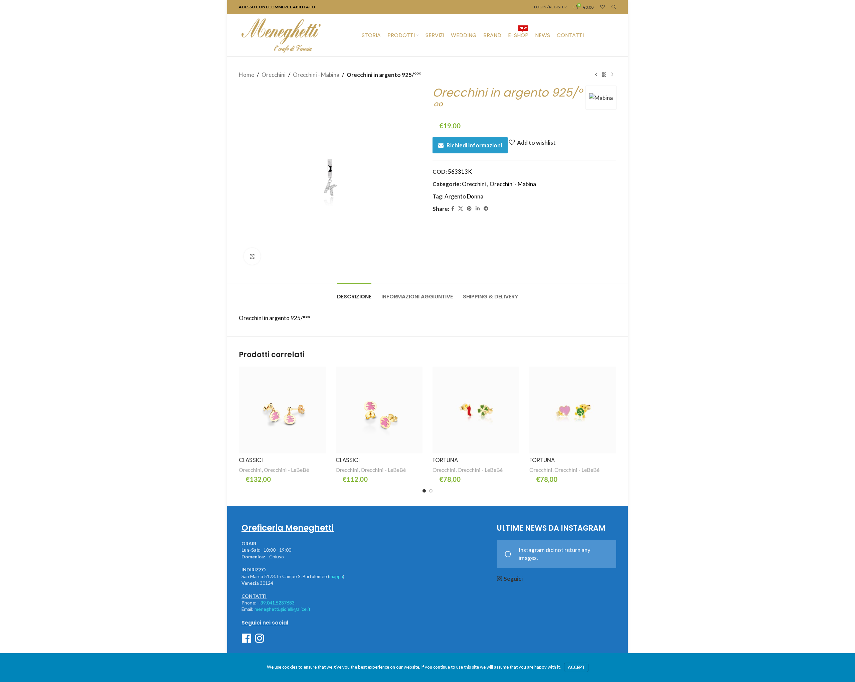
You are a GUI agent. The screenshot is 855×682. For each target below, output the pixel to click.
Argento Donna (464, 196)
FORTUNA (445, 460)
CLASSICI (251, 460)
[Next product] (612, 75)
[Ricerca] (614, 7)
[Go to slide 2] (431, 491)
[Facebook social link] (452, 208)
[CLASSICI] (282, 410)
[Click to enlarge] (252, 256)
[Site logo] (281, 34)
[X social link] (460, 208)
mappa (336, 576)
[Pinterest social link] (469, 208)
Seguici (513, 578)
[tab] (354, 293)
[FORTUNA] (476, 410)
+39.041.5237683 (276, 602)
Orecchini (274, 74)
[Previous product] (596, 75)
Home (246, 74)
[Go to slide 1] (424, 491)
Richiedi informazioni (474, 145)
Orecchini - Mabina (316, 74)
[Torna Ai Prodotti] (604, 75)
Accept (576, 667)
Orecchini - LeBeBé (286, 469)
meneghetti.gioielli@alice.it (282, 609)
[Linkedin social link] (478, 208)
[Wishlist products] (602, 7)
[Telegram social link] (486, 208)
